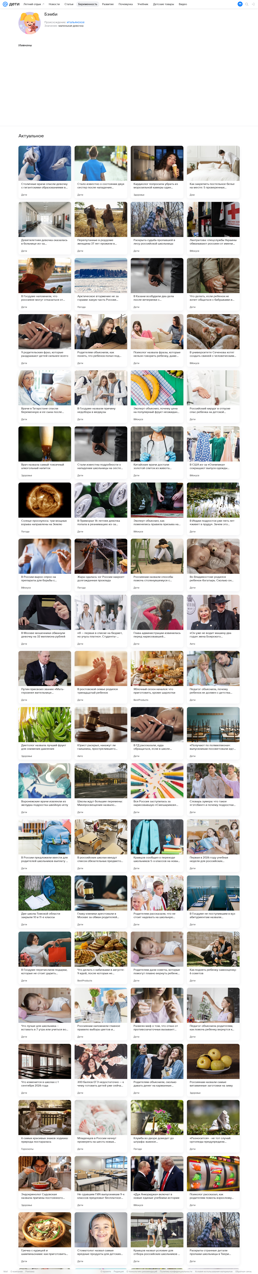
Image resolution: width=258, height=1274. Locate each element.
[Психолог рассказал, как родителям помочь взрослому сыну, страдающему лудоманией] (213, 1182)
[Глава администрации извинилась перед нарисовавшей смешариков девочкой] (157, 621)
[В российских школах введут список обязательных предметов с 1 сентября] (101, 845)
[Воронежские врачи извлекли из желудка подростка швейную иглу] (44, 789)
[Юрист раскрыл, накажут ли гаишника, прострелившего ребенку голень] (101, 733)
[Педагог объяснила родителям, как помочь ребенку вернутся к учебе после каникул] (213, 1014)
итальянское (75, 22)
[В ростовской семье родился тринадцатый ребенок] (101, 677)
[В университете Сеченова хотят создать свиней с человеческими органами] (213, 340)
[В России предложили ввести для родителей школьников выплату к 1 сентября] (44, 845)
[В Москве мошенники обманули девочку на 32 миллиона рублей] (44, 621)
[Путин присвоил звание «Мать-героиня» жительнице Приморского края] (44, 677)
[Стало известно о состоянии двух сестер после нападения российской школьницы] (101, 172)
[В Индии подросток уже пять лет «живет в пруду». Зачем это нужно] (213, 509)
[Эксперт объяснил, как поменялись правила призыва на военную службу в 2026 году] (157, 509)
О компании (17, 1271)
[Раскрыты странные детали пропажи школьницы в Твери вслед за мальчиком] (213, 1238)
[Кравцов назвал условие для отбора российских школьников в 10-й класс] (157, 1238)
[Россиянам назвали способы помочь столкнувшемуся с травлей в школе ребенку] (157, 565)
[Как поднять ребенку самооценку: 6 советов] (213, 958)
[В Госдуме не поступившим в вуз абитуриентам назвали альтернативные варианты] (213, 901)
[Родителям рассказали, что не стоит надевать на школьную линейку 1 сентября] (157, 901)
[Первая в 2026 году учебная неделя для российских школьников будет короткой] (213, 845)
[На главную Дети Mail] (13, 4)
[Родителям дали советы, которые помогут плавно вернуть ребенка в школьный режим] (157, 958)
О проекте (106, 1271)
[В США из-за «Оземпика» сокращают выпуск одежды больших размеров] (213, 452)
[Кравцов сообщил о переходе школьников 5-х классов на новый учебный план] (157, 845)
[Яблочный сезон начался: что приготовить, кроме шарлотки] (157, 677)
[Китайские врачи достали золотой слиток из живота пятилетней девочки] (157, 452)
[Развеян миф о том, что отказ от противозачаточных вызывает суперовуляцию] (157, 1014)
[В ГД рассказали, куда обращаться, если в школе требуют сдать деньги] (157, 733)
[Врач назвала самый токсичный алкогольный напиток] (44, 452)
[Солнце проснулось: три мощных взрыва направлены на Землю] (44, 509)
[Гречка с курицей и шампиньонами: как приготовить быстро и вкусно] (44, 1238)
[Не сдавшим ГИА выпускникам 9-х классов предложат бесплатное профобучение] (101, 1182)
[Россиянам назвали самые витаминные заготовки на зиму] (213, 1070)
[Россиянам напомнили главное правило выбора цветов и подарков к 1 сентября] (101, 1014)
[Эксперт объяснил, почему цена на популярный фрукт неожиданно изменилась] (157, 396)
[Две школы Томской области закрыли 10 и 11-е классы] (44, 901)
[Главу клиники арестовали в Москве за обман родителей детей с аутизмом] (101, 901)
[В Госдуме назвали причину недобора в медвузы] (101, 396)
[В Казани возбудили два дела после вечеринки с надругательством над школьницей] (157, 284)
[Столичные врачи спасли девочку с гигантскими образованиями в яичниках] (44, 172)
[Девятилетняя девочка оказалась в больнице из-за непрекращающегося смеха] (44, 228)
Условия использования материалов (214, 1271)
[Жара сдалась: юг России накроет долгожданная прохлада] (101, 565)
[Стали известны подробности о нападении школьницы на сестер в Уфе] (101, 452)
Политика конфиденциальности (176, 1271)
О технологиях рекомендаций (142, 1271)
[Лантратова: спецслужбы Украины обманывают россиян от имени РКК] (213, 228)
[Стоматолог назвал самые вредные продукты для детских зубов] (101, 1238)
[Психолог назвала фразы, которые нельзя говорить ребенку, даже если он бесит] (157, 340)
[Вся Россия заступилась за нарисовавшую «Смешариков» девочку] (157, 789)
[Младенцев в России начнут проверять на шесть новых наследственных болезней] (101, 1126)
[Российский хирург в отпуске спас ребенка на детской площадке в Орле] (213, 396)
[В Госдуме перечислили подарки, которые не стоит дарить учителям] (44, 958)
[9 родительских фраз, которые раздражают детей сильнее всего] (44, 340)
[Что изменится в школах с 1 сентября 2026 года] (44, 1070)
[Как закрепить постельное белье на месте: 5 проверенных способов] (213, 172)
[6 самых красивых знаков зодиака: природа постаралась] (44, 1126)
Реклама (29, 1271)
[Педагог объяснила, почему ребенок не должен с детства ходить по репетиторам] (213, 677)
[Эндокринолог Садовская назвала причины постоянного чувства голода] (44, 1182)
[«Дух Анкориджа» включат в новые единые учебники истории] (157, 1182)
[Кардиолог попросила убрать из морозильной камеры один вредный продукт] (157, 172)
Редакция (119, 1271)
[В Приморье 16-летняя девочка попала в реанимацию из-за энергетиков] (101, 509)
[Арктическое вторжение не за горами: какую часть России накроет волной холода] (101, 284)
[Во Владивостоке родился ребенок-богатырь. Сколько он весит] (213, 565)
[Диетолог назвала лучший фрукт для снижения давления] (44, 733)
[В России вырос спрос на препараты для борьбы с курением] (44, 565)
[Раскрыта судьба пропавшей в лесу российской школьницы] (157, 228)
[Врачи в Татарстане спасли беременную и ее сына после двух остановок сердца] (44, 396)
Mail (6, 1271)
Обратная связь (243, 1271)
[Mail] (5, 4)
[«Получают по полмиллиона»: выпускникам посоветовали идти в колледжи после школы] (213, 733)
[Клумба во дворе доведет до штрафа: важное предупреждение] (157, 1126)
